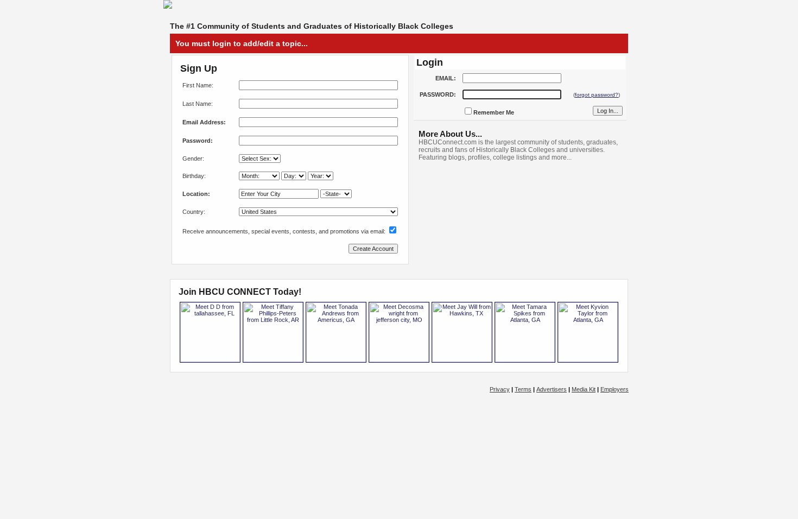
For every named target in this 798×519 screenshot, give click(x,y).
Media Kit (584, 389)
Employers (614, 389)
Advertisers (551, 389)
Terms (523, 389)
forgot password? (596, 95)
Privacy (500, 389)
